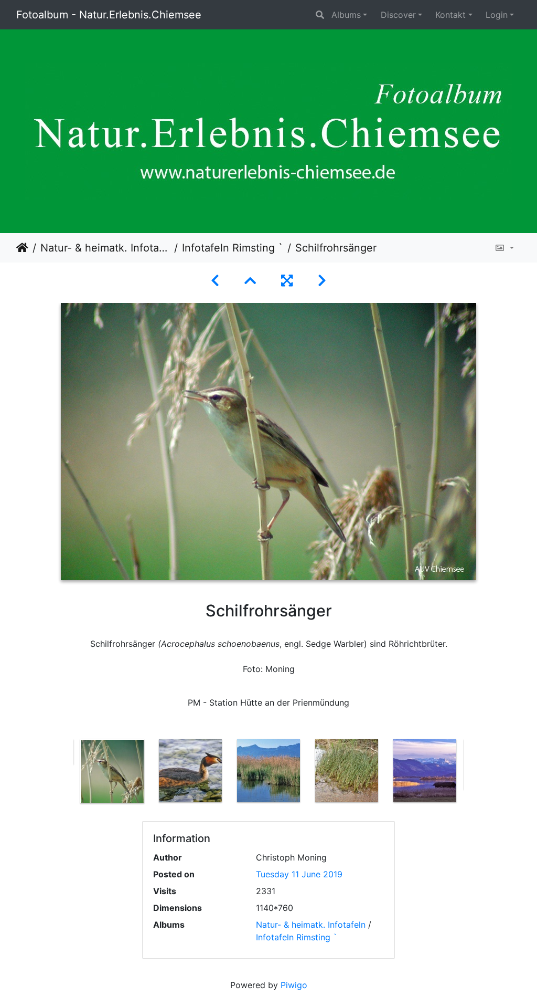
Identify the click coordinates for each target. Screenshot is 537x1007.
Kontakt (450, 14)
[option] (112, 771)
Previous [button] (65, 773)
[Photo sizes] (504, 247)
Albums (346, 14)
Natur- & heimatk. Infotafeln (105, 248)
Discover (398, 14)
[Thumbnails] (250, 280)
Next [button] (472, 773)
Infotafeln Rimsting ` (232, 248)
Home (22, 248)
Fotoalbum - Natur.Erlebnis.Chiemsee (108, 14)
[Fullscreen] (286, 280)
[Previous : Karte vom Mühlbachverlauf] (215, 280)
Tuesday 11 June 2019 (299, 874)
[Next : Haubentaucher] (322, 280)
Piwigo (294, 985)
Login (497, 14)
